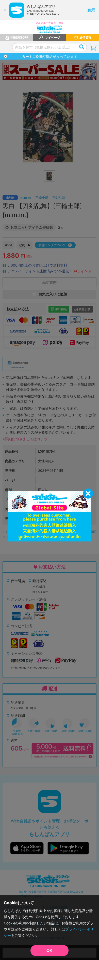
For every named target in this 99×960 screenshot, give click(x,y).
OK (49, 950)
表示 (91, 10)
